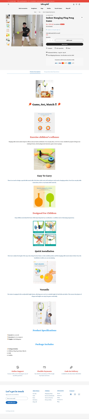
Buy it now (65, 44)
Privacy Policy (48, 399)
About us (59, 395)
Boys (34, 397)
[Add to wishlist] (82, 17)
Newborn (35, 399)
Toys (39, 12)
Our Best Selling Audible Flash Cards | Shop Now (45, 1)
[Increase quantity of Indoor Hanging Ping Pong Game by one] (52, 40)
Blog (58, 401)
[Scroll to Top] (86, 412)
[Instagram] (75, 394)
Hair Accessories (23, 8)
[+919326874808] (79, 394)
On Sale (34, 393)
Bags (42, 8)
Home (35, 12)
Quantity (48, 37)
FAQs (58, 397)
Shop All (68, 8)
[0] (79, 4)
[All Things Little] (44, 4)
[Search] (8, 4)
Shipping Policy (49, 393)
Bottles (49, 8)
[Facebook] (28, 3)
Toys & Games (58, 8)
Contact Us (60, 399)
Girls (34, 395)
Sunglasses (34, 8)
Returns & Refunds (49, 395)
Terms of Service (49, 397)
